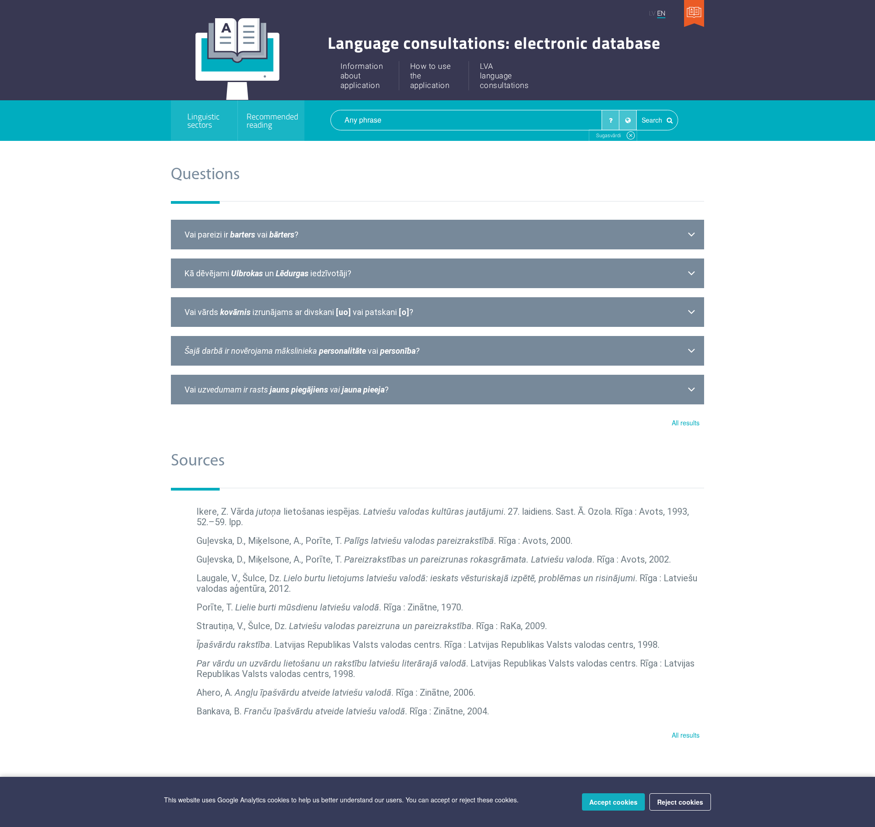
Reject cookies (680, 801)
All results (686, 422)
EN (661, 13)
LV (652, 13)
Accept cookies (613, 801)
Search (653, 119)
